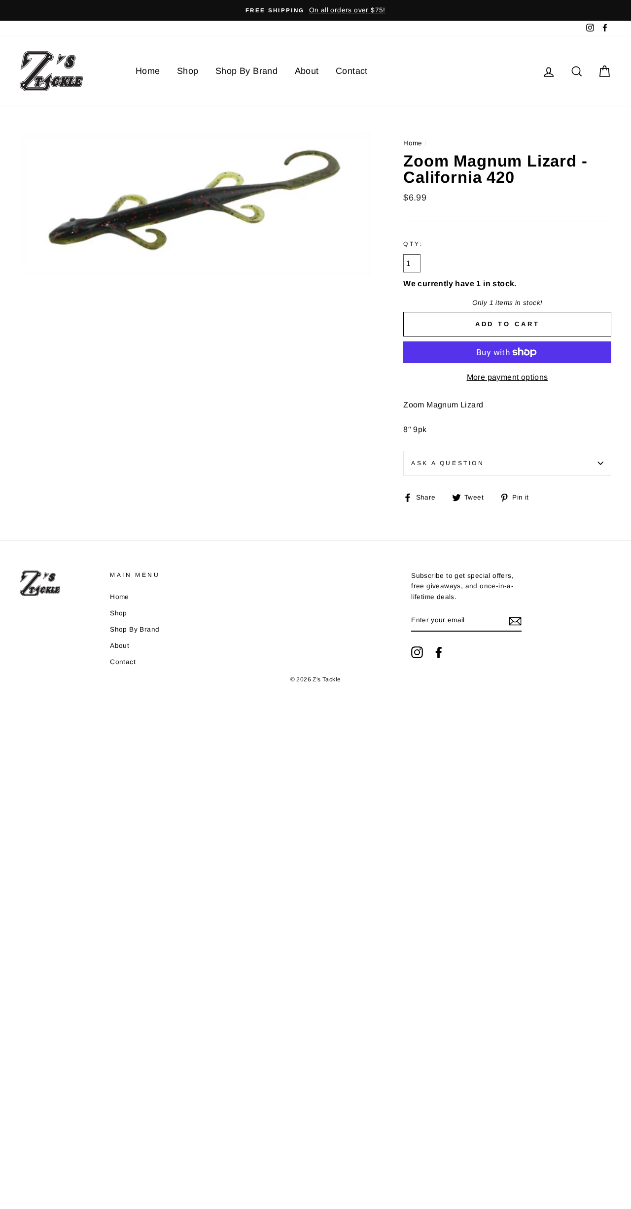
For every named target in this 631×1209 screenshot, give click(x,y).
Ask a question (447, 463)
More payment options (507, 377)
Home (148, 71)
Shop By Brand (246, 71)
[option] (315, 10)
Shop (188, 71)
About (307, 71)
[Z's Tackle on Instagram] (417, 652)
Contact (352, 71)
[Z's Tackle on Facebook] (439, 652)
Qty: (413, 243)
